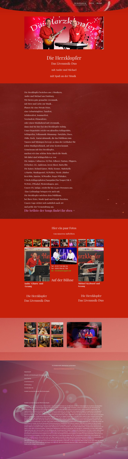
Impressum (57, 368)
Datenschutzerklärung (67, 368)
